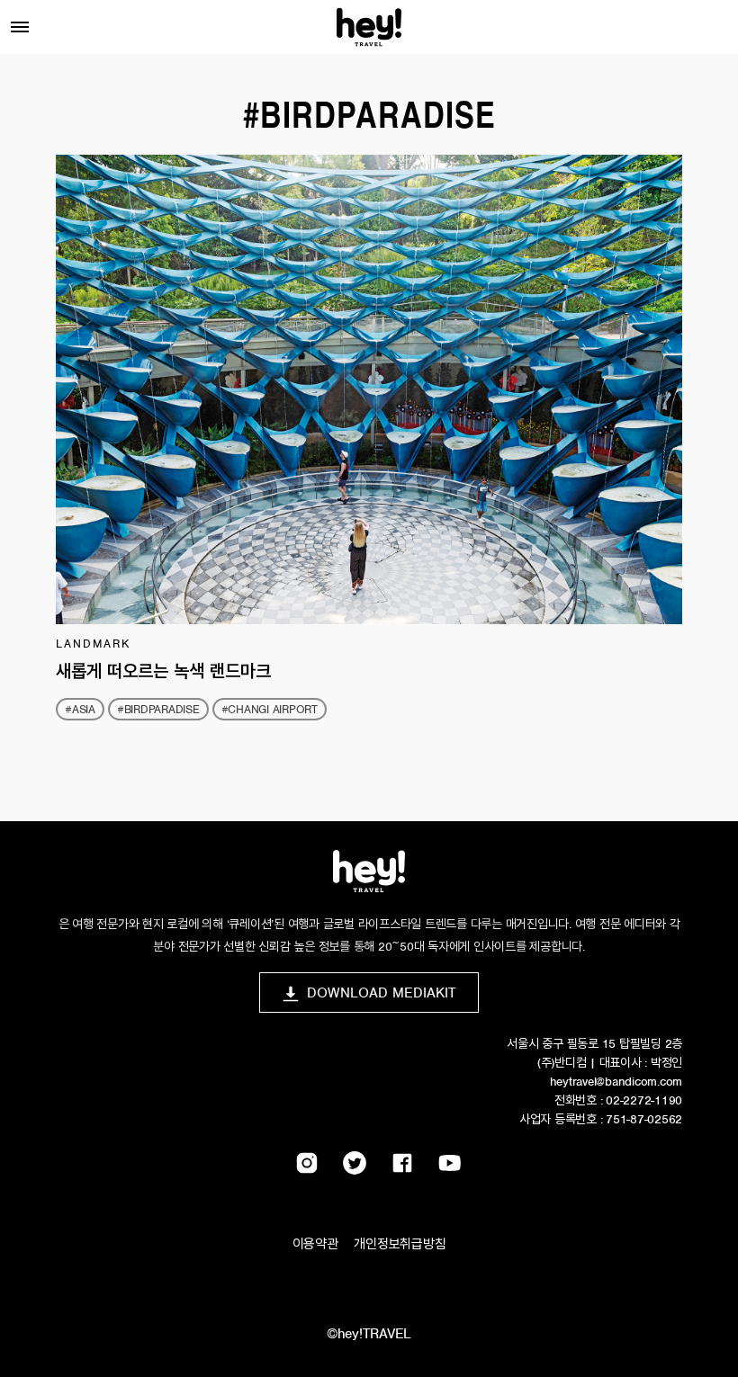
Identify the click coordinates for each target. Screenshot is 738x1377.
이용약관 (315, 1244)
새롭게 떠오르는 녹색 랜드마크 (163, 671)
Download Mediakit (381, 993)
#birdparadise (158, 709)
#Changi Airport (269, 709)
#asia (80, 709)
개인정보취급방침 (400, 1244)
